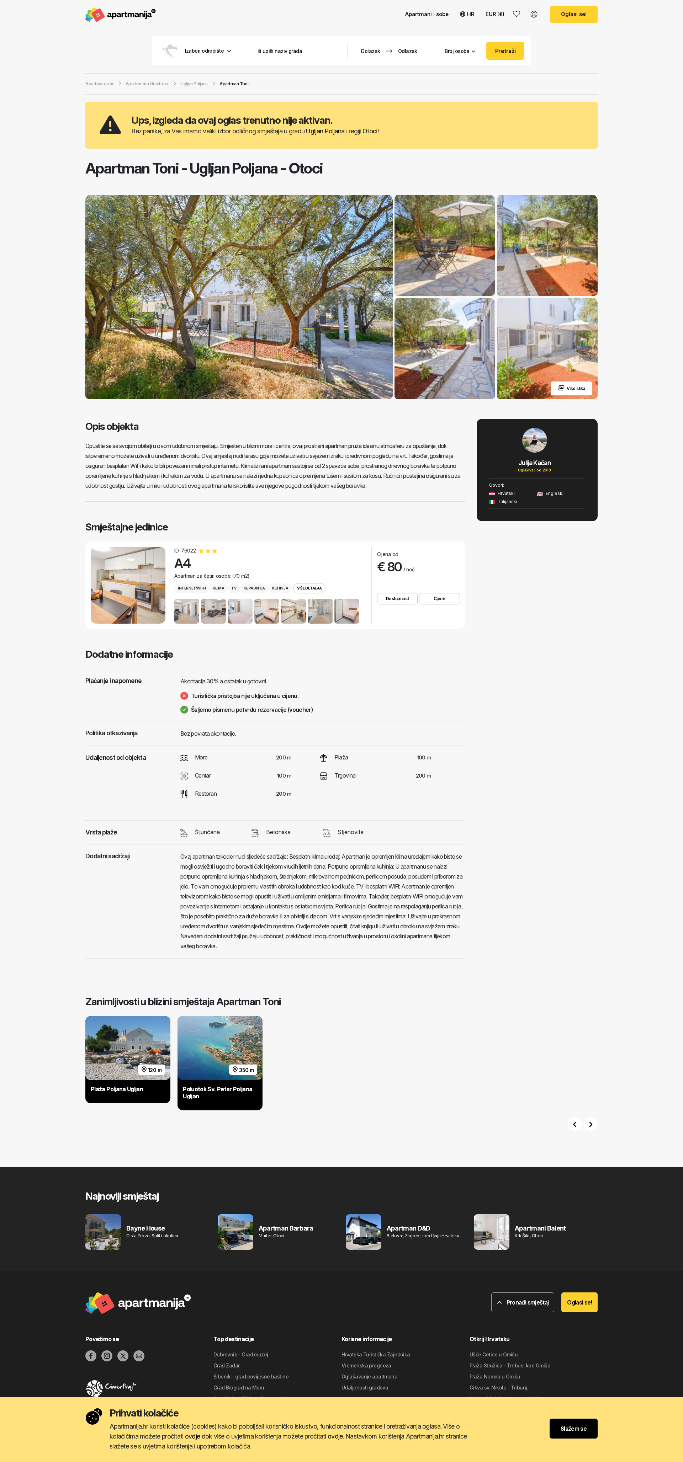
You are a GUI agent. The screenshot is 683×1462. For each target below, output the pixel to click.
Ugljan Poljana (325, 131)
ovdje (192, 1436)
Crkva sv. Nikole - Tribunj (498, 1387)
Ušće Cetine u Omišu (494, 1354)
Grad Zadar (226, 1365)
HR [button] (470, 14)
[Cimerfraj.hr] (149, 1388)
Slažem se (574, 1428)
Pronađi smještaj (527, 1302)
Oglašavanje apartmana (369, 1376)
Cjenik (440, 598)
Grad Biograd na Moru (238, 1387)
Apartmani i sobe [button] (427, 14)
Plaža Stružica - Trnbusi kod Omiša (510, 1365)
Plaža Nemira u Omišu (495, 1376)
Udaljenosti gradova (365, 1387)
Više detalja (309, 588)
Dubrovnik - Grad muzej (240, 1354)
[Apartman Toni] (239, 298)
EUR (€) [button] (495, 14)
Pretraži (505, 50)
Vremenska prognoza (366, 1365)
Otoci (369, 131)
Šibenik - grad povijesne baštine (250, 1376)
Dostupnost (397, 598)
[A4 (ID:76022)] (128, 585)
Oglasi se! (574, 14)
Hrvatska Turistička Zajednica (376, 1354)
